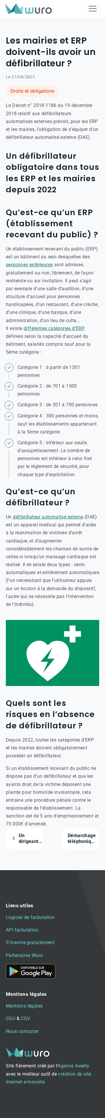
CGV (25, 1018)
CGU (10, 1018)
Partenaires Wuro (24, 955)
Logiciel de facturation (30, 917)
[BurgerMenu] (92, 8)
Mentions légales (24, 1006)
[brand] (29, 8)
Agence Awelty (73, 1066)
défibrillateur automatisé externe (48, 517)
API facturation (22, 930)
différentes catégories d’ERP (54, 328)
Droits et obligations (32, 91)
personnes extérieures (29, 264)
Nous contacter (22, 1031)
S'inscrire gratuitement (30, 942)
